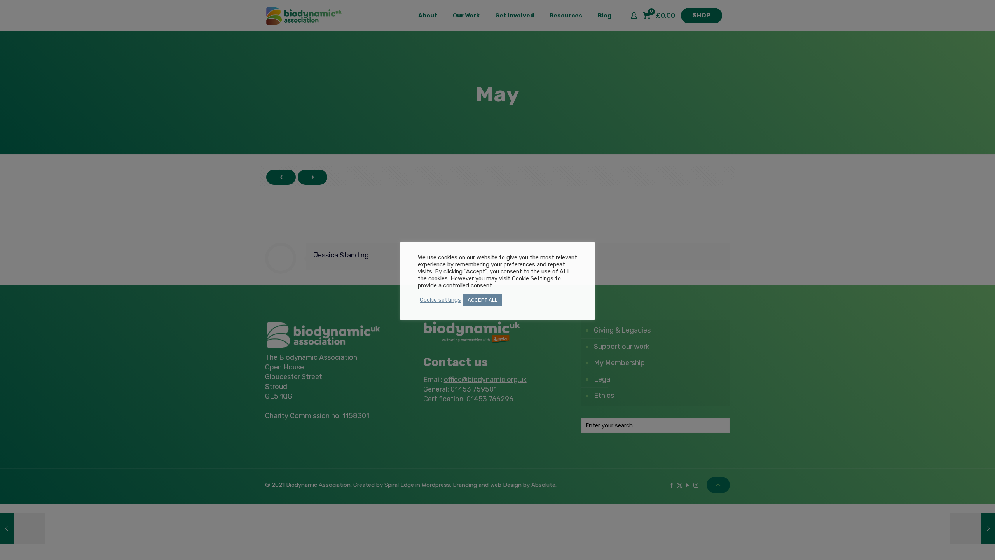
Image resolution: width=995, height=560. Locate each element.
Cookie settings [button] (440, 299)
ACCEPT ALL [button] (483, 300)
